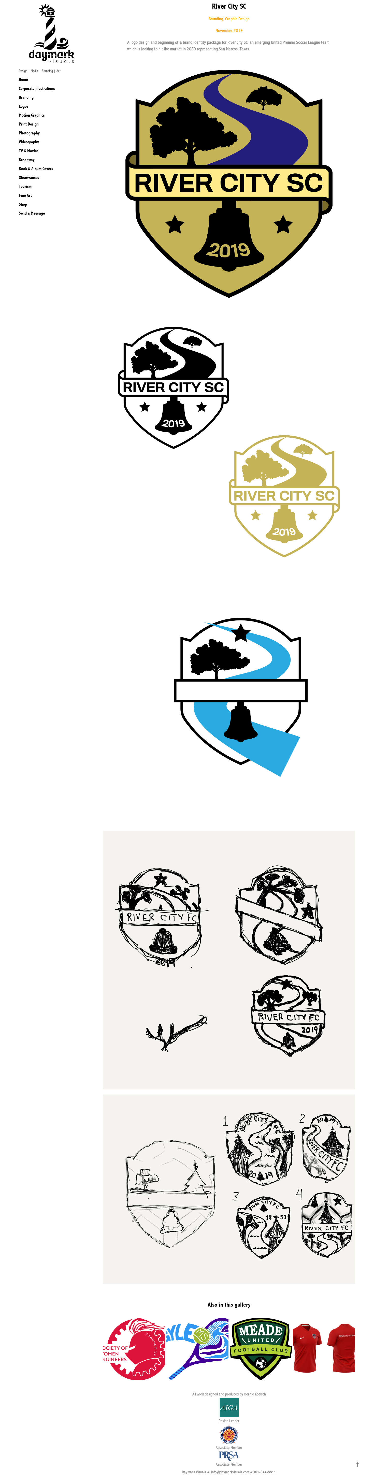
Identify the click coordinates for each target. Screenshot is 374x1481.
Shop (23, 204)
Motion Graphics (32, 115)
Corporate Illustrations (37, 88)
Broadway (27, 159)
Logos (23, 106)
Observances (29, 177)
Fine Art (25, 195)
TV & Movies (28, 150)
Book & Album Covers (36, 168)
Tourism (25, 186)
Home (23, 79)
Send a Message (32, 213)
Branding (26, 97)
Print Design (29, 124)
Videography (29, 142)
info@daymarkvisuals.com (230, 1472)
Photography (29, 133)
